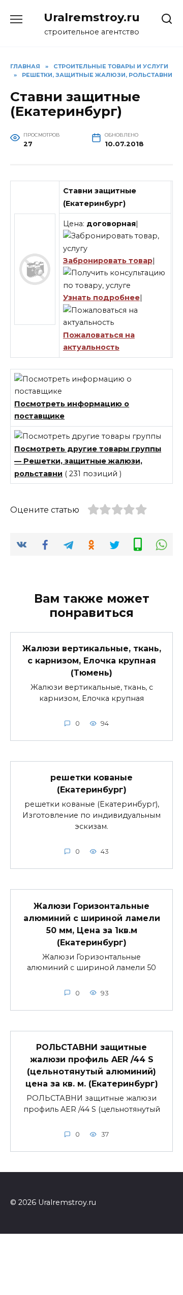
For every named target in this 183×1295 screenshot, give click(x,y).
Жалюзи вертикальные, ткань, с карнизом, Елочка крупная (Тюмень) (91, 661)
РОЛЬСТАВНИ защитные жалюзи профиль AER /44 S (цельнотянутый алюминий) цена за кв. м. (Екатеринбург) (91, 1065)
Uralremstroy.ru (92, 17)
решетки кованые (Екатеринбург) (91, 784)
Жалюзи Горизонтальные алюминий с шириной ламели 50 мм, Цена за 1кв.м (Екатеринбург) (91, 924)
